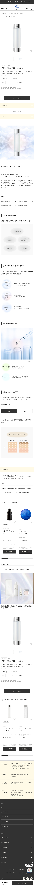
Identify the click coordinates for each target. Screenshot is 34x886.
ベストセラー (4, 65)
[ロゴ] (17, 7)
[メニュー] (2, 9)
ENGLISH (14, 111)
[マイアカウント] (27, 9)
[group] (17, 591)
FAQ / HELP (22, 869)
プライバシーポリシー (11, 873)
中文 (21, 111)
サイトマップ (25, 873)
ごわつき (3, 75)
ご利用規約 (11, 869)
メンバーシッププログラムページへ (19, 768)
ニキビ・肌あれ (6, 734)
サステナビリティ (5, 842)
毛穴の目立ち (22, 537)
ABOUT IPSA (5, 837)
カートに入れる (17, 98)
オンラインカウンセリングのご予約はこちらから (17, 2)
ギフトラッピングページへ (17, 795)
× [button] (32, 862)
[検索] (7, 9)
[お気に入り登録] (31, 51)
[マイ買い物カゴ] (31, 9)
